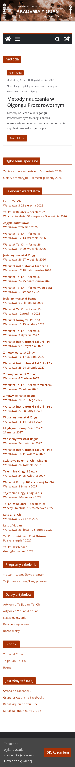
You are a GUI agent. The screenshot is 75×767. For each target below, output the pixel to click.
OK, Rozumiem (57, 752)
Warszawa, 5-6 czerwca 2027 (22, 497)
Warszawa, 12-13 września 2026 (24, 238)
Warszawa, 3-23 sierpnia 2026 (23, 205)
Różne (7, 667)
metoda (39, 86)
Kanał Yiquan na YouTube (20, 704)
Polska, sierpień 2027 (17, 540)
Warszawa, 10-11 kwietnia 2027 (24, 454)
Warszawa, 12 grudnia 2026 (21, 313)
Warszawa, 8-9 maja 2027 (20, 486)
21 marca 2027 (13, 432)
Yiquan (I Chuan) (14, 654)
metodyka (51, 86)
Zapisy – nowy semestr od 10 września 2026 (32, 171)
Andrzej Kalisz (18, 80)
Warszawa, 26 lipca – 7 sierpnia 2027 (27, 529)
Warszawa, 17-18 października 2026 (27, 270)
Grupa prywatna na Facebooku (23, 697)
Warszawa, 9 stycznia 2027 (21, 335)
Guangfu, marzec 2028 (18, 551)
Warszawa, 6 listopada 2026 (21, 292)
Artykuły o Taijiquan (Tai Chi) (22, 604)
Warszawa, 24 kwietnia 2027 (22, 465)
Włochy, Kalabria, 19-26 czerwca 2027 (28, 508)
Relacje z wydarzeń (16, 624)
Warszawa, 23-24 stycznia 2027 (24, 367)
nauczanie (13, 91)
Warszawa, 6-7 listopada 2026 (23, 303)
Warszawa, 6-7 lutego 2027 (21, 378)
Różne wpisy (15, 72)
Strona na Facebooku (17, 691)
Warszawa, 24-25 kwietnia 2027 (24, 475)
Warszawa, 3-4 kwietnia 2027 (22, 443)
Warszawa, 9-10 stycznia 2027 (23, 346)
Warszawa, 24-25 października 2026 (27, 281)
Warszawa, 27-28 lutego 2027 (22, 411)
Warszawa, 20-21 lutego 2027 (22, 400)
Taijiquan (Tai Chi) (15, 661)
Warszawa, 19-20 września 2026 (24, 249)
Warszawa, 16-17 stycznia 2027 (24, 357)
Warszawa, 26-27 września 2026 (24, 259)
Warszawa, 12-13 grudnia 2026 (23, 324)
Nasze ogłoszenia (14, 618)
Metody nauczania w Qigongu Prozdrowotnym (35, 101)
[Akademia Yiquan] (37, 3)
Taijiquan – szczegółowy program (25, 581)
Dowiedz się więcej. (18, 761)
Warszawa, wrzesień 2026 (20, 227)
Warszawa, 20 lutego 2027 (20, 389)
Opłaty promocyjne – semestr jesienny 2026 (32, 178)
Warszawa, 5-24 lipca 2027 (21, 519)
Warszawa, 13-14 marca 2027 (22, 421)
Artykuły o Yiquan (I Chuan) (21, 611)
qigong (33, 91)
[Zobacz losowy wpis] (67, 39)
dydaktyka (27, 86)
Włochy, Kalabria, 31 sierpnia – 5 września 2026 (35, 216)
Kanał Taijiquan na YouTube (22, 711)
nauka (24, 91)
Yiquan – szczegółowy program (23, 575)
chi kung (15, 86)
